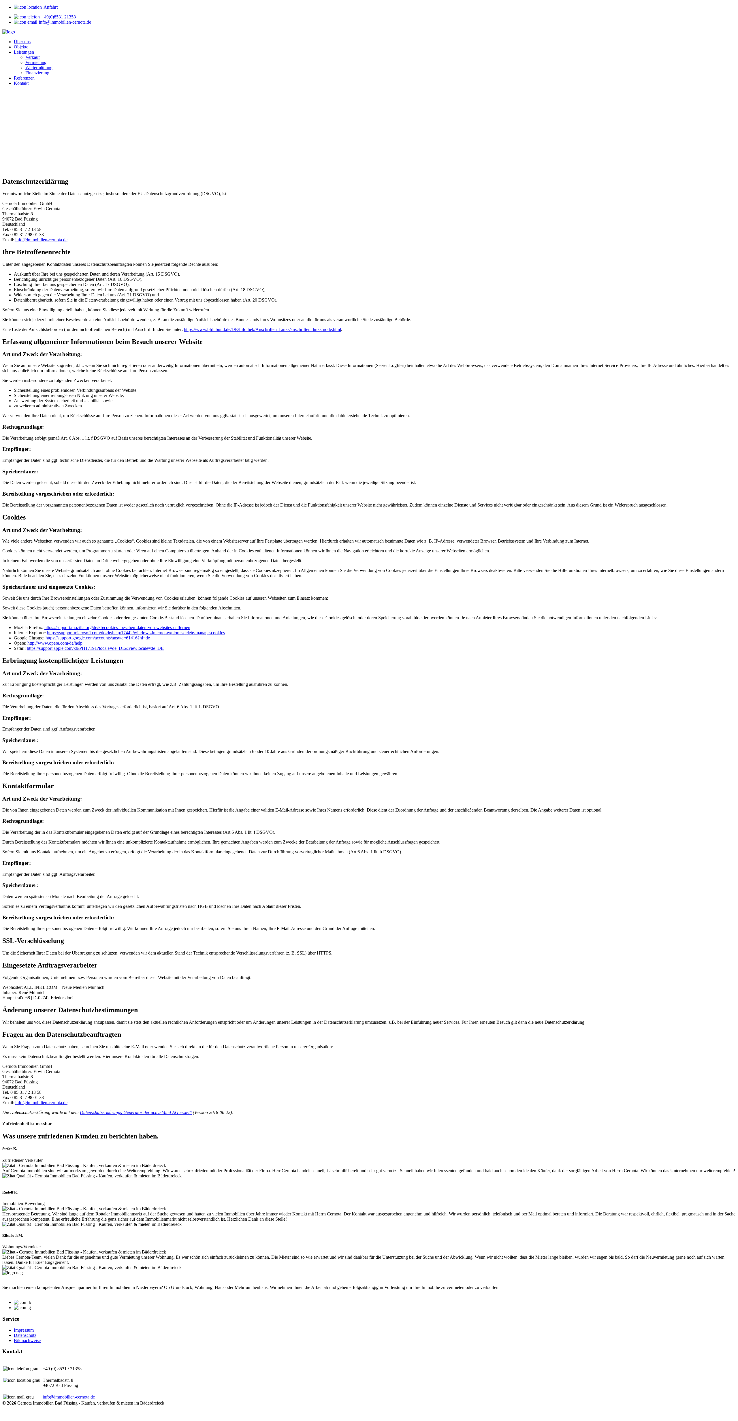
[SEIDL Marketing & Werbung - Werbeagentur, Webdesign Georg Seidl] (8, 1415)
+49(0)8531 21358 (59, 16)
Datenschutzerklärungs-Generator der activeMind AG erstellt (136, 1112)
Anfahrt (51, 7)
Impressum (24, 1330)
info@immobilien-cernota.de (65, 22)
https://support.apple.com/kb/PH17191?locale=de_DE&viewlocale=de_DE (95, 648)
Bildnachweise (27, 1340)
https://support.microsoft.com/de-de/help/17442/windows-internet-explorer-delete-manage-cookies (136, 632)
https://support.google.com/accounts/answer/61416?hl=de (98, 637)
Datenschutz (25, 1335)
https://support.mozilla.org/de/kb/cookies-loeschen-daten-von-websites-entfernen (117, 627)
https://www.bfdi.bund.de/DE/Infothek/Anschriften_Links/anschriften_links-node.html (262, 329)
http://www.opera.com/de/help (54, 643)
